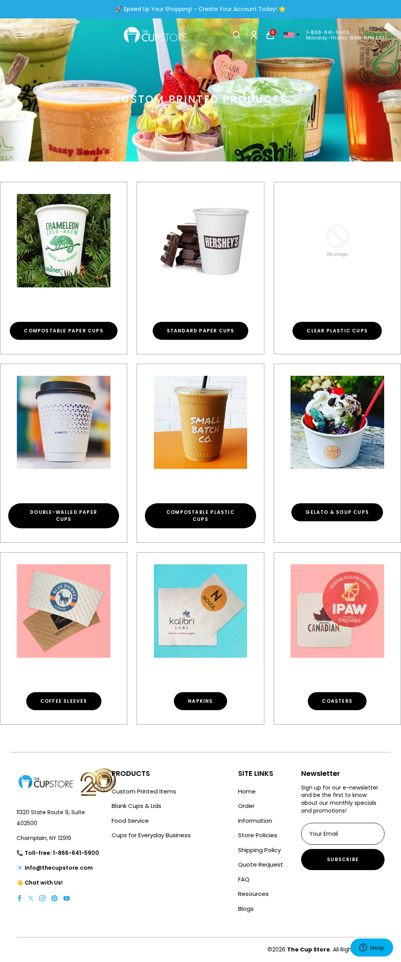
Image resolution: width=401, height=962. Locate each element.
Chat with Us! (44, 883)
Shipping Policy (259, 850)
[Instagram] (42, 898)
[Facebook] (19, 898)
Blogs (246, 909)
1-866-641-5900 (328, 32)
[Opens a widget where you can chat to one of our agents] (371, 948)
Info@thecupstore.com (59, 868)
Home (247, 791)
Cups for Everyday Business (151, 835)
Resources (253, 894)
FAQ (243, 879)
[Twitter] (31, 898)
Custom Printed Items (144, 791)
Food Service (130, 821)
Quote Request (260, 864)
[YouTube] (66, 898)
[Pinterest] (54, 898)
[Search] (236, 35)
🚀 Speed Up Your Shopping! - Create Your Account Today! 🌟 (200, 9)
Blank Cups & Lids (136, 806)
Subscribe (343, 859)
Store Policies (257, 835)
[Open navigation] (20, 35)
